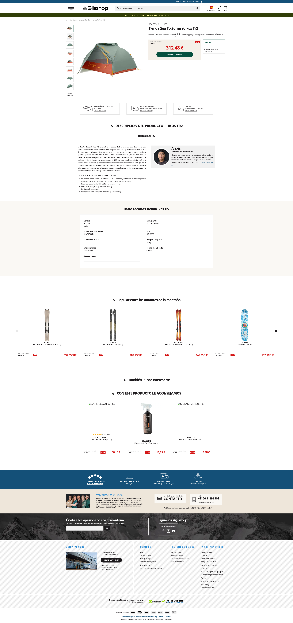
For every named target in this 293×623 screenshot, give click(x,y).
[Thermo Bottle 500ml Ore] (191, 417)
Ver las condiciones (100, 111)
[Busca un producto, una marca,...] (197, 8)
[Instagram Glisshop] (168, 531)
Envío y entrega (145, 558)
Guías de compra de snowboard (212, 575)
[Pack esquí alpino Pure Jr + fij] (113, 325)
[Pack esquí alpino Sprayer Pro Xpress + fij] (179, 325)
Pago (142, 552)
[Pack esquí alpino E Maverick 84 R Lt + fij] (47, 325)
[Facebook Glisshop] (163, 531)
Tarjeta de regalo (146, 555)
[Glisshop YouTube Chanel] (173, 531)
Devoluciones (145, 565)
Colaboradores (206, 568)
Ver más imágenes (70, 94)
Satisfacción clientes (208, 558)
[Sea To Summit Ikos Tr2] (110, 60)
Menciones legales (177, 555)
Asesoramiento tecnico (209, 565)
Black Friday (205, 584)
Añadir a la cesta (174, 54)
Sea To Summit (157, 24)
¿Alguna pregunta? (207, 552)
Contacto (204, 555)
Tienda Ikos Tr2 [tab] (146, 135)
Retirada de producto (208, 588)
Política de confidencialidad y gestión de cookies (153, 617)
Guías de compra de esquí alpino (212, 571)
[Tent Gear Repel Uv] (146, 419)
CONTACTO (173, 498)
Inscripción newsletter (208, 562)
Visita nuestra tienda (177, 562)
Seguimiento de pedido (148, 562)
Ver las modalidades (146, 111)
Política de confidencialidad (180, 558)
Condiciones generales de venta (151, 568)
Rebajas (203, 578)
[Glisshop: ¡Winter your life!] (95, 8)
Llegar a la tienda (111, 560)
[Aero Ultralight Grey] (102, 417)
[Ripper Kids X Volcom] (245, 325)
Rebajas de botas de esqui (210, 581)
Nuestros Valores (176, 552)
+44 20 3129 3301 (208, 498)
